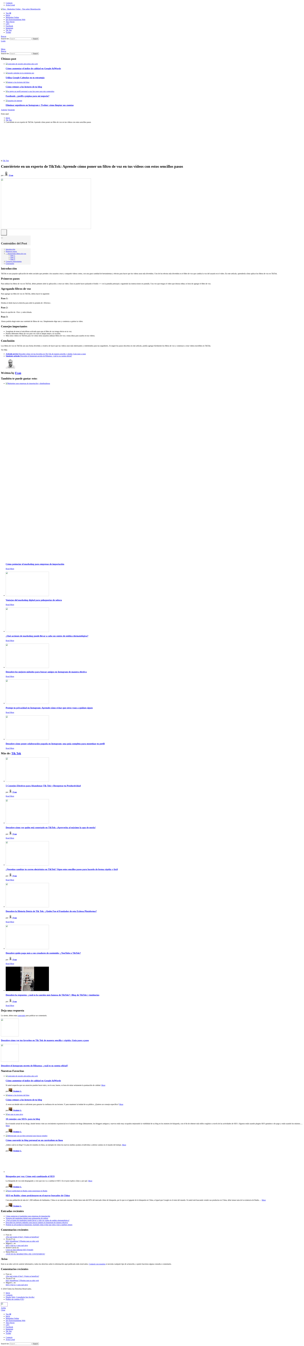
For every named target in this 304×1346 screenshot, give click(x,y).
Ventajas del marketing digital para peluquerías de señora (34, 600)
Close (3, 1310)
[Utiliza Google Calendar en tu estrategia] (154, 73)
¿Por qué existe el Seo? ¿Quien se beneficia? (22, 1237)
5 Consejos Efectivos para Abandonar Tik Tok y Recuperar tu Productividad (43, 785)
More (103, 1085)
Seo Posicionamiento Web (15, 20)
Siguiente (11, 110)
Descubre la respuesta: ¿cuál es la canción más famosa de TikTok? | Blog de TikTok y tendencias (52, 995)
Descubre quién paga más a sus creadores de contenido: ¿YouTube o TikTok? (43, 953)
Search (35, 39)
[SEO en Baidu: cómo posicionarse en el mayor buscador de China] (154, 1191)
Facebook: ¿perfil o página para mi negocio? (27, 96)
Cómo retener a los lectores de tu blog (24, 87)
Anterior (4, 110)
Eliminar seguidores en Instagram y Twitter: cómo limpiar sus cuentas (40, 105)
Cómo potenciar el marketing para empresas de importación (35, 564)
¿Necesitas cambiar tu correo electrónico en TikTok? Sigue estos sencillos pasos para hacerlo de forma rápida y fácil (62, 869)
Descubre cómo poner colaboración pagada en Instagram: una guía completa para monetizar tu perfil (55, 743)
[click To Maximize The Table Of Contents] (4, 232)
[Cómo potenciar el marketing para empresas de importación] (154, 471)
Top (8, 13)
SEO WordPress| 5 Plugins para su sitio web (22, 1241)
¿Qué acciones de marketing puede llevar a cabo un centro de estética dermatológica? (47, 636)
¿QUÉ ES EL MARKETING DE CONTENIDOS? (25, 1254)
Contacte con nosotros (97, 1264)
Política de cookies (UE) (15, 1299)
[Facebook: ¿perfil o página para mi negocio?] (154, 91)
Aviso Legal (10, 5)
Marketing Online (12, 17)
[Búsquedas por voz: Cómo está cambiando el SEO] (154, 1163)
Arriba (3, 1308)
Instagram (9, 28)
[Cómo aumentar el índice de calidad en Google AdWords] (154, 64)
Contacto (9, 3)
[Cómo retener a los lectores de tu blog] (154, 82)
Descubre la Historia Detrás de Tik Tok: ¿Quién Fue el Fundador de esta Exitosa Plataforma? (51, 911)
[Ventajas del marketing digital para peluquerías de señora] (154, 584)
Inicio (8, 15)
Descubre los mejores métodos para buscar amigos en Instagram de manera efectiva (46, 672)
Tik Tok (9, 30)
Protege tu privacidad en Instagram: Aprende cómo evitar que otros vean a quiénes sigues (49, 708)
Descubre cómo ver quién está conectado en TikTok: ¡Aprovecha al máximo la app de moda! (51, 827)
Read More (10, 569)
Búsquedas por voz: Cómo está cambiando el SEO (30, 1176)
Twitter (8, 32)
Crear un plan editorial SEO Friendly (19, 1250)
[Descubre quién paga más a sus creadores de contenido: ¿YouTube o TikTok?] (154, 937)
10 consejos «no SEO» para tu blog (23, 1119)
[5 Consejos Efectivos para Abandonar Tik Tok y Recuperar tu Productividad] (154, 769)
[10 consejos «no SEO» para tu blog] (154, 1114)
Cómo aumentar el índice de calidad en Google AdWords (33, 68)
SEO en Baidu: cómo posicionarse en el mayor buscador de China (38, 1195)
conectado (21, 1016)
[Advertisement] (152, 141)
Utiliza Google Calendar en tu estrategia (25, 77)
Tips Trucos (10, 22)
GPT (7, 24)
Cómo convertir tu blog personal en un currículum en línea (34, 1140)
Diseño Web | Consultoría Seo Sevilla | (20, 1297)
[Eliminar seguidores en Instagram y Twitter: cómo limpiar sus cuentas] (154, 101)
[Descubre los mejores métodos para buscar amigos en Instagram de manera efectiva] (154, 656)
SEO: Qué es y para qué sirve (17, 1245)
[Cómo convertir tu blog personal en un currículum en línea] (154, 1136)
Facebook (9, 26)
